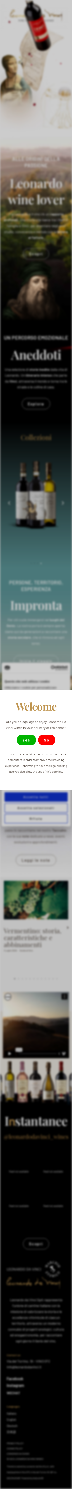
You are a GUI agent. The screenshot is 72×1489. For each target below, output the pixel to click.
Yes (26, 740)
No (47, 740)
